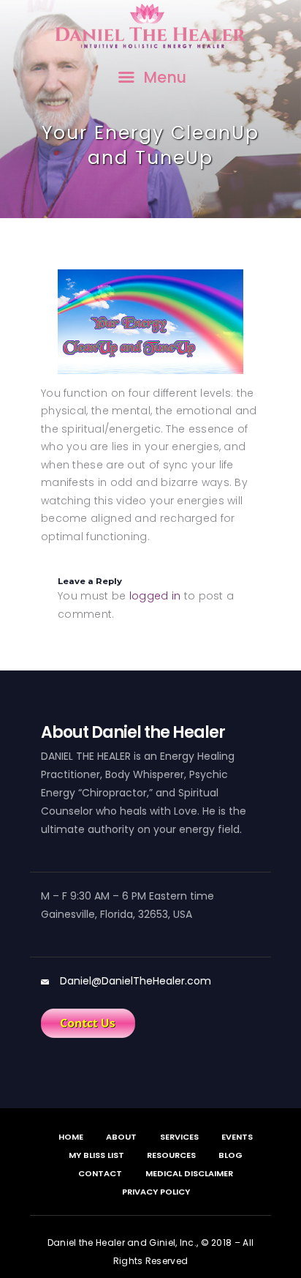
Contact (100, 1173)
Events (237, 1137)
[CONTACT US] (88, 1023)
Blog (230, 1155)
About (121, 1137)
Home (70, 1137)
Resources (171, 1155)
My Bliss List (96, 1155)
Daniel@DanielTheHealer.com (135, 981)
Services (179, 1137)
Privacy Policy (156, 1191)
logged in (155, 595)
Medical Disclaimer (189, 1173)
